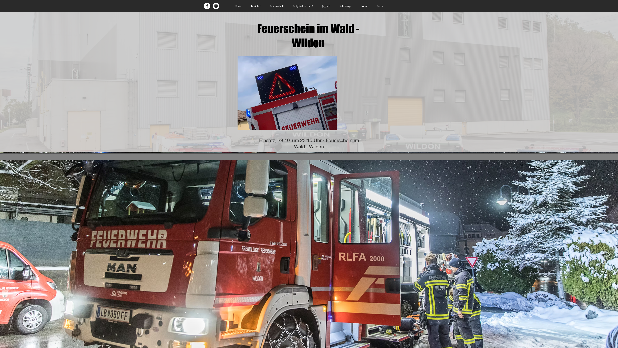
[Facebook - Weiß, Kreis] (207, 6)
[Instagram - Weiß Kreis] (216, 6)
